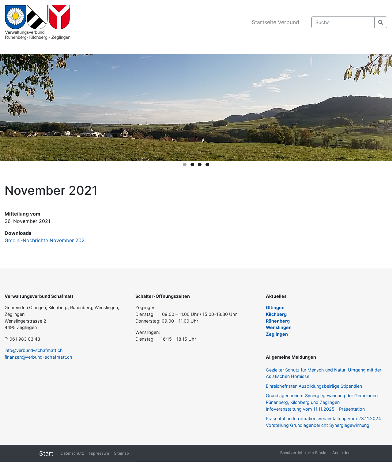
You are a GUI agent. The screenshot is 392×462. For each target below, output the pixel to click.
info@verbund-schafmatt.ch (34, 350)
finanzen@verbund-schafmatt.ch (38, 357)
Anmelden (341, 452)
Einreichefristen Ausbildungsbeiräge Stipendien (314, 386)
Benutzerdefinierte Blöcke (303, 452)
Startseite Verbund (275, 22)
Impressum (99, 453)
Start (46, 453)
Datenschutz (72, 453)
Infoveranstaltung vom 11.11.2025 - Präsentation (315, 409)
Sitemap (121, 453)
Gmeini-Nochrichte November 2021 (46, 240)
